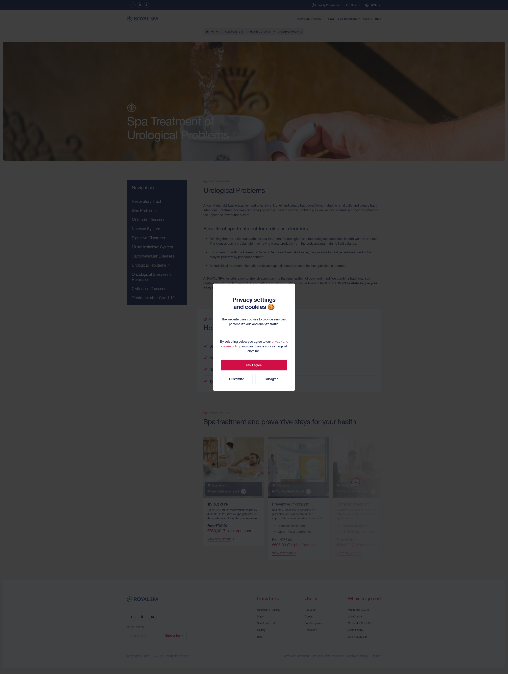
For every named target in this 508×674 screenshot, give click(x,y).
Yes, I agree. (254, 365)
